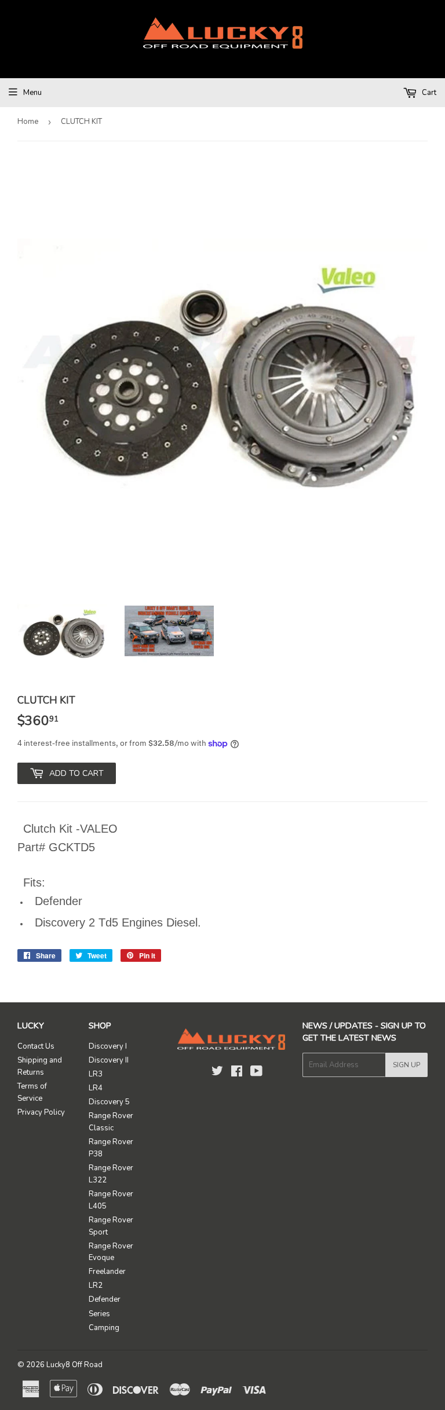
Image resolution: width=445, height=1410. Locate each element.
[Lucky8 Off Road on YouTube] (256, 1073)
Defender (105, 1299)
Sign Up (406, 1065)
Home (27, 121)
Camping (104, 1328)
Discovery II (109, 1060)
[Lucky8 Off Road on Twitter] (217, 1073)
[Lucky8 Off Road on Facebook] (237, 1073)
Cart (428, 92)
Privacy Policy (41, 1112)
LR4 (96, 1088)
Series (99, 1314)
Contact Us (35, 1046)
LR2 (96, 1285)
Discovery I (108, 1046)
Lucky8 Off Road (74, 1365)
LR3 (96, 1074)
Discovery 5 (109, 1102)
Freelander (107, 1271)
